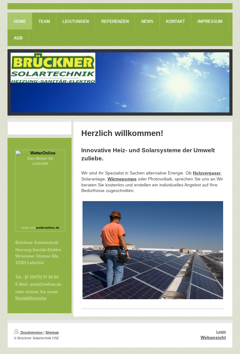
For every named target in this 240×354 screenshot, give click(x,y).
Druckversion (31, 332)
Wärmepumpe (122, 178)
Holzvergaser (207, 172)
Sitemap (52, 332)
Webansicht (213, 337)
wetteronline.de (47, 227)
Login (221, 332)
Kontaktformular (30, 298)
